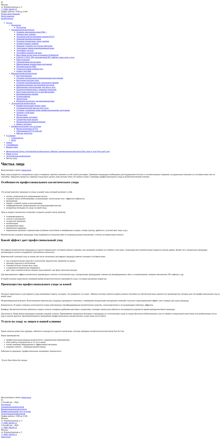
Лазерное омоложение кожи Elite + (31, 32)
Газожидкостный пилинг (27, 119)
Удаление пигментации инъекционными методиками (39, 78)
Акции (9, 142)
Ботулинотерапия (24, 76)
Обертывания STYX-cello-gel (29, 131)
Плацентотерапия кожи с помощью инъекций (36, 89)
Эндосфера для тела (25, 50)
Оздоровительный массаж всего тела (32, 108)
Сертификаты (12, 145)
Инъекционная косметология (24, 73)
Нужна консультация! (10, 14)
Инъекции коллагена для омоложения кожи (35, 101)
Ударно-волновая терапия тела (29, 69)
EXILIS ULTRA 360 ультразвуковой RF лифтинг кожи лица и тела (45, 57)
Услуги (9, 23)
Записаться (26, 170)
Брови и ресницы (24, 124)
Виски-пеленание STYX (27, 129)
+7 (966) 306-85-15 (9, 9)
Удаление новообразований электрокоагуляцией (37, 83)
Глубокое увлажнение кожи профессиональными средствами (43, 110)
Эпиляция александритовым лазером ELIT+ (35, 37)
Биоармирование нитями (27, 94)
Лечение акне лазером (26, 34)
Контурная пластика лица (27, 80)
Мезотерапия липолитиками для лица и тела (35, 87)
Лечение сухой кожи (25, 112)
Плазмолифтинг (23, 96)
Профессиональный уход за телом (26, 126)
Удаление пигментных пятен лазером (32, 41)
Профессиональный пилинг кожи (31, 106)
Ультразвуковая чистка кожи (28, 62)
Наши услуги (12, 154)
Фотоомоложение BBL (26, 66)
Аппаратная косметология (22, 30)
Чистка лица (21, 115)
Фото (13, 140)
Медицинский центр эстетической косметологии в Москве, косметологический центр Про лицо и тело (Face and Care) (58, 151)
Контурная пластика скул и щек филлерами (35, 92)
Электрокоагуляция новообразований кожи (35, 48)
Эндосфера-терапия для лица (29, 53)
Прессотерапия (23, 60)
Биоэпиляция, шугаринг (27, 117)
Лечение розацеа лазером (27, 43)
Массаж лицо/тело (24, 133)
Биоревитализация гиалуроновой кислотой (35, 85)
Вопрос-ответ (12, 147)
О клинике (11, 135)
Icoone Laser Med (23, 71)
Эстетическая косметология (23, 103)
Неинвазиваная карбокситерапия (30, 122)
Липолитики (21, 99)
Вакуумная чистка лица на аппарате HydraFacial (37, 55)
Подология (16, 25)
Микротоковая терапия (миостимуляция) (34, 64)
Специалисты (17, 138)
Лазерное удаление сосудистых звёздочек (34, 46)
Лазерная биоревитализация (28, 39)
